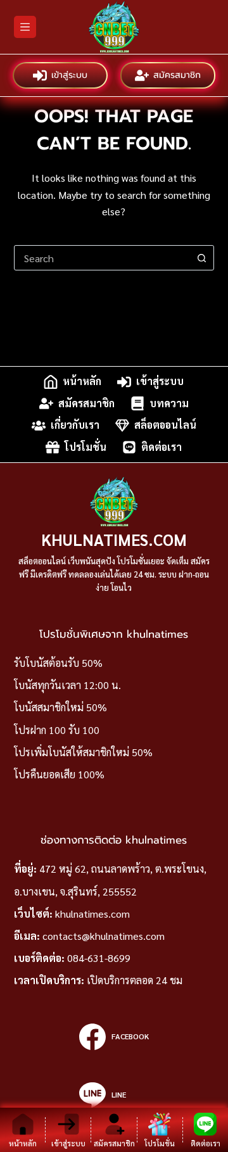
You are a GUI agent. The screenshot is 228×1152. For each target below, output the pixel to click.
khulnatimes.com (92, 913)
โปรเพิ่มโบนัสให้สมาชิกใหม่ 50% (83, 752)
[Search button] (201, 258)
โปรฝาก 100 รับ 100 (56, 730)
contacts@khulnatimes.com (103, 935)
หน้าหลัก (82, 381)
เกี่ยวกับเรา (75, 425)
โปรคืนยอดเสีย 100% (59, 774)
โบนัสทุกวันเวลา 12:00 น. (67, 685)
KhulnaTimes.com (114, 539)
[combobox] (102, 257)
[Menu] (25, 27)
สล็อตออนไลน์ (165, 425)
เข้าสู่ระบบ (69, 75)
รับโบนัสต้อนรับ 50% (58, 662)
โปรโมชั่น (85, 446)
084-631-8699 (98, 958)
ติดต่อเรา (161, 446)
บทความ (169, 403)
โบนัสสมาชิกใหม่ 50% (60, 707)
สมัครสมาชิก (177, 75)
